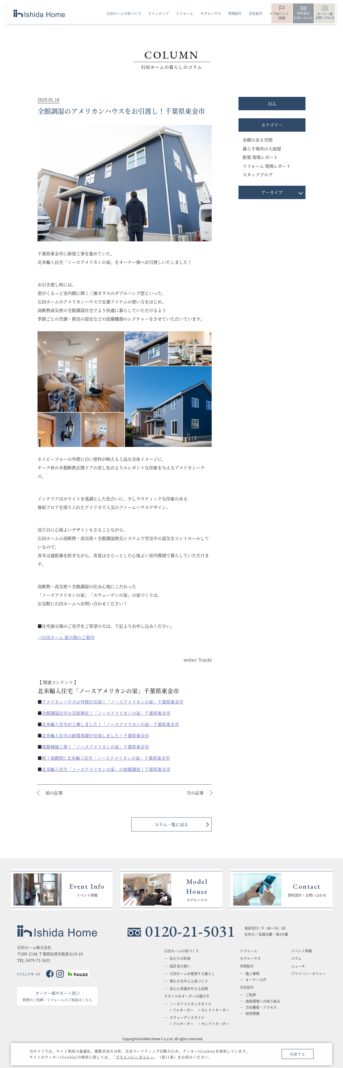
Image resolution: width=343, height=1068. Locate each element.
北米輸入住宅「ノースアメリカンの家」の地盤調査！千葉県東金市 (106, 769)
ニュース (298, 966)
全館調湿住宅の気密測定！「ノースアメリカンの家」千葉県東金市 (106, 713)
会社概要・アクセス (261, 1007)
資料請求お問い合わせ (303, 15)
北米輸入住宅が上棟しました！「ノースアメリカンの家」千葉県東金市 (110, 724)
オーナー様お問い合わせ (324, 16)
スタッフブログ (258, 175)
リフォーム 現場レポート (267, 166)
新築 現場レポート (260, 157)
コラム (296, 958)
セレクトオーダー (215, 1010)
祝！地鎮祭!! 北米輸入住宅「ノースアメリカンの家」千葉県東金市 (106, 758)
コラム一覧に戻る (171, 824)
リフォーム (248, 950)
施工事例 (252, 973)
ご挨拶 (250, 994)
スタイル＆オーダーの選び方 (186, 996)
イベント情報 (301, 950)
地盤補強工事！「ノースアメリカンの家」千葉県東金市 (95, 747)
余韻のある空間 (258, 140)
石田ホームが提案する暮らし (192, 973)
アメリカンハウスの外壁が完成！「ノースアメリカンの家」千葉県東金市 (112, 702)
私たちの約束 (180, 958)
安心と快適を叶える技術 (189, 988)
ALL (272, 103)
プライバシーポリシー (135, 1056)
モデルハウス (250, 958)
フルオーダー (183, 1010)
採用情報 (252, 1013)
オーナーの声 (255, 979)
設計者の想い (180, 966)
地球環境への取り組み (262, 1001)
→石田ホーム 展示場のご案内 (66, 637)
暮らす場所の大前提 (262, 149)
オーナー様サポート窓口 (57, 996)
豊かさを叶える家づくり (189, 981)
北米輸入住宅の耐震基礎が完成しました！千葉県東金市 (95, 735)
